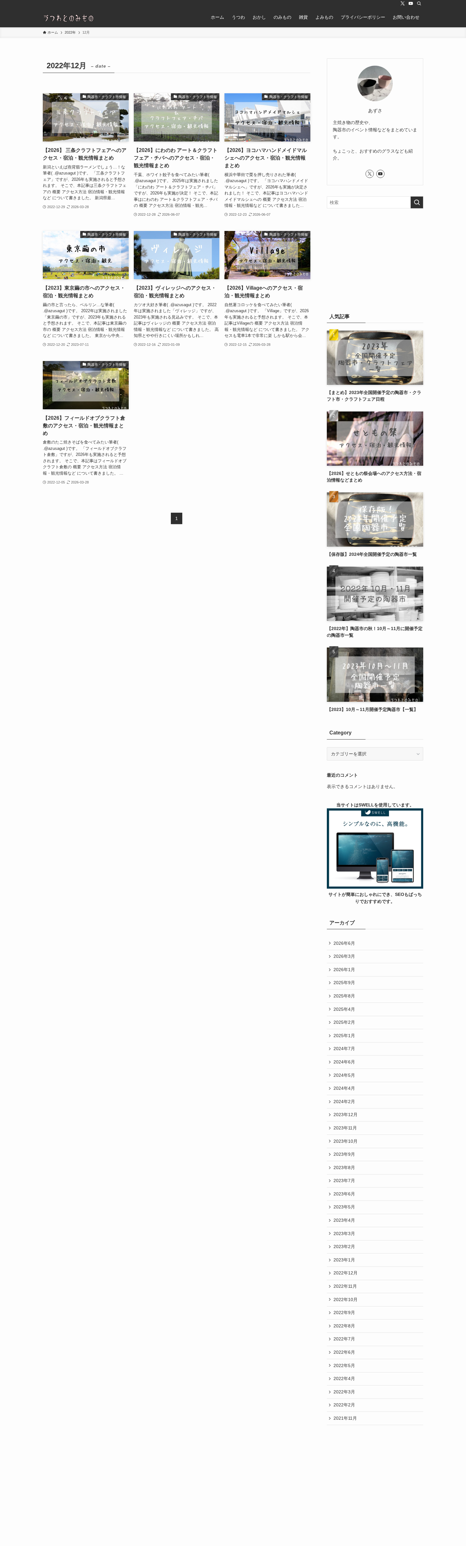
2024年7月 (344, 1048)
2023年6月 (344, 1193)
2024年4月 (344, 1088)
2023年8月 (344, 1167)
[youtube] (411, 3)
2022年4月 (344, 1378)
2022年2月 (344, 1404)
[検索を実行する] (417, 202)
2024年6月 (344, 1061)
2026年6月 (344, 943)
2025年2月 (344, 1022)
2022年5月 (344, 1365)
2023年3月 (344, 1233)
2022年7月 (344, 1338)
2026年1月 (344, 969)
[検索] (419, 3)
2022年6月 (344, 1352)
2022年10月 (345, 1299)
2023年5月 (344, 1206)
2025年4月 (344, 1009)
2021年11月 (345, 1418)
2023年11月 (345, 1127)
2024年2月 (344, 1101)
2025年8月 (344, 995)
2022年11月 (345, 1286)
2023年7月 (344, 1180)
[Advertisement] (375, 259)
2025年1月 (344, 1035)
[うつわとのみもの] (69, 17)
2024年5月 (344, 1075)
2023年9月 (344, 1154)
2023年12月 (345, 1114)
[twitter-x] (402, 3)
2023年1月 (344, 1259)
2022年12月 (345, 1272)
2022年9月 (344, 1312)
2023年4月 (344, 1220)
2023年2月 (344, 1246)
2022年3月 (344, 1391)
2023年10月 (345, 1141)
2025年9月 (344, 982)
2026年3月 (344, 956)
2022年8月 (344, 1325)
